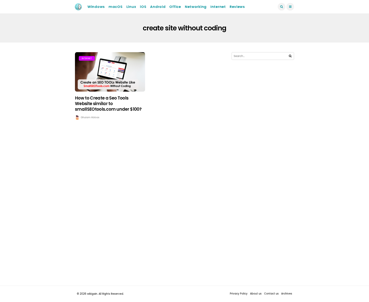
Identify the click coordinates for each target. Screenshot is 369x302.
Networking (196, 6)
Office (175, 6)
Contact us (271, 293)
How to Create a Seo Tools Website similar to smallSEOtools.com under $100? (108, 103)
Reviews (237, 6)
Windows (96, 6)
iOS (143, 6)
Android (157, 6)
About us (256, 293)
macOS (116, 6)
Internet (218, 6)
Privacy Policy (239, 293)
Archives (286, 293)
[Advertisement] (263, 103)
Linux (131, 6)
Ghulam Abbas (90, 117)
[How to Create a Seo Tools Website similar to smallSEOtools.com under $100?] (110, 72)
